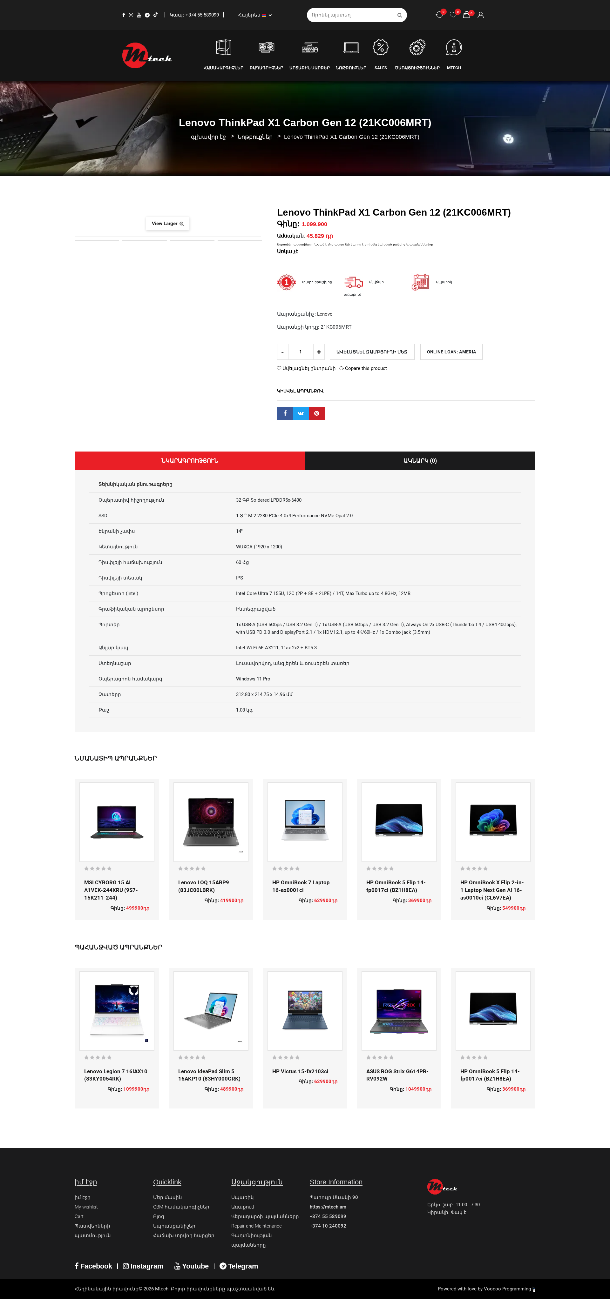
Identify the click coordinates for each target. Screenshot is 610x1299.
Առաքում (242, 1207)
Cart (79, 1216)
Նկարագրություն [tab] (189, 460)
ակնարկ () (420, 460)
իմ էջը (83, 1197)
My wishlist (86, 1207)
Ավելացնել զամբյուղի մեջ (372, 351)
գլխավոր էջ (208, 137)
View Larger (165, 223)
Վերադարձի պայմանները (265, 1216)
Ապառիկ (242, 1197)
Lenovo (325, 314)
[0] (453, 15)
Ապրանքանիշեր (174, 1226)
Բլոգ (158, 1216)
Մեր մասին (167, 1197)
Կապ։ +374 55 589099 (195, 15)
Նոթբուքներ (255, 137)
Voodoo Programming (508, 1289)
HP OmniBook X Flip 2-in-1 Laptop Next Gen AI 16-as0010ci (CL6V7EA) (492, 890)
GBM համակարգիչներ (181, 1207)
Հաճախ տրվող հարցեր (183, 1235)
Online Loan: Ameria (451, 351)
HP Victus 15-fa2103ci (300, 1071)
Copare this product (365, 368)
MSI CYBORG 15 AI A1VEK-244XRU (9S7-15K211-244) (111, 890)
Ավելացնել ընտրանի (308, 368)
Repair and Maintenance (256, 1226)
